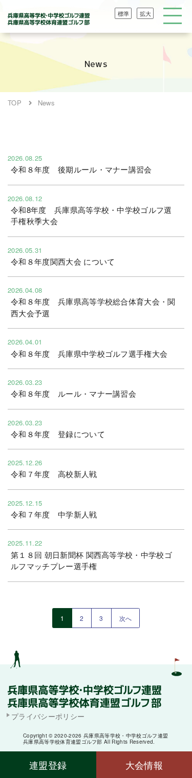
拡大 (145, 13)
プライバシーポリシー (47, 716)
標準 (123, 13)
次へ (125, 618)
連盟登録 (48, 764)
